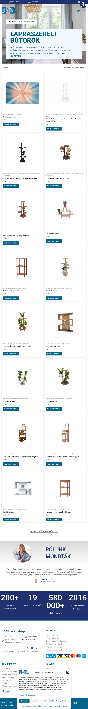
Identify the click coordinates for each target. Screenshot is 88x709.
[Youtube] (32, 648)
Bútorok (5, 114)
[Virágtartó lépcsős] (65, 210)
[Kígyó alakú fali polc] (65, 322)
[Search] (70, 11)
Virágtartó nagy (51, 291)
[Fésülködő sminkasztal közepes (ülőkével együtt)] (22, 433)
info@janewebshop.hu (30, 637)
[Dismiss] (79, 2)
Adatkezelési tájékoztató (40, 706)
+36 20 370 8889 (28, 639)
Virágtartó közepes (9, 401)
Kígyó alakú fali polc (53, 346)
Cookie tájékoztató (26, 706)
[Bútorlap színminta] (22, 93)
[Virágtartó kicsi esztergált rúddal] (65, 152)
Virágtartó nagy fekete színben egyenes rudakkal (20, 178)
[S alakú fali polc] (22, 488)
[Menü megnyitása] (16, 11)
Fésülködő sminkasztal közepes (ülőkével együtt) (20, 457)
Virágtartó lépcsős (52, 234)
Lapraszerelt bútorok (14, 114)
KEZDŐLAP (12, 21)
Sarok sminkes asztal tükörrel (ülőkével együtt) (62, 457)
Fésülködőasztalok (14, 454)
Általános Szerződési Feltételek (58, 706)
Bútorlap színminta (9, 117)
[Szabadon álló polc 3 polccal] (22, 267)
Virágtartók (49, 116)
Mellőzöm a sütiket (39, 701)
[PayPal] (6, 691)
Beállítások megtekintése (58, 701)
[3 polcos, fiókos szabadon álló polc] (65, 488)
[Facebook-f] (23, 648)
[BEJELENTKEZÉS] (85, 11)
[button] (68, 672)
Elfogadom (24, 701)
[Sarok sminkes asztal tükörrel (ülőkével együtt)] (65, 433)
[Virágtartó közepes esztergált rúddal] (22, 210)
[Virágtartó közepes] (22, 377)
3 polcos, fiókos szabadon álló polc (58, 512)
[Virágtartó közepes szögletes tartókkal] (22, 322)
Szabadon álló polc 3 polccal (13, 291)
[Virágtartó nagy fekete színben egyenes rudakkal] (22, 152)
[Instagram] (28, 648)
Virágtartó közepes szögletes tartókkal (17, 346)
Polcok (67, 231)
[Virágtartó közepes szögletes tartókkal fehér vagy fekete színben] (65, 93)
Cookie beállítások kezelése (28, 695)
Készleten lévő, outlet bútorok (60, 114)
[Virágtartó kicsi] (65, 377)
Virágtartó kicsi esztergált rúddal (57, 178)
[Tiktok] (37, 648)
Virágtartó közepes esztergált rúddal (16, 236)
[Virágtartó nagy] (65, 267)
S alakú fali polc (8, 512)
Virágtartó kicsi (51, 401)
